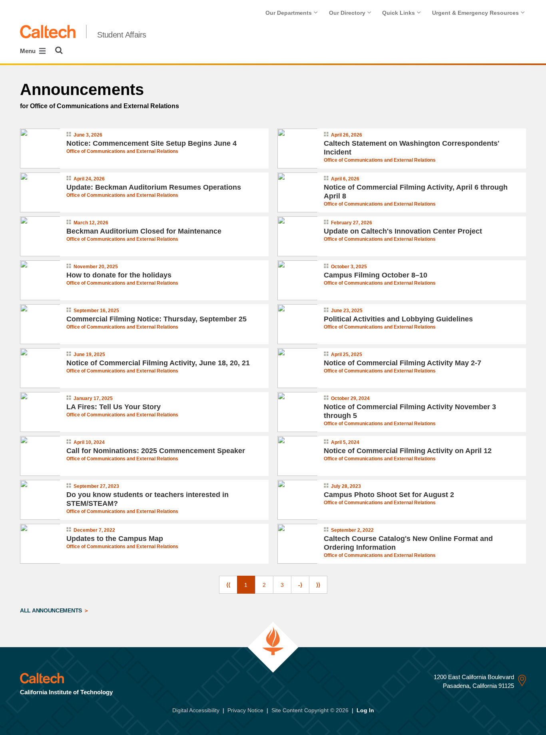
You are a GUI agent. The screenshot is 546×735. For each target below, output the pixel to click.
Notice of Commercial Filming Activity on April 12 (408, 451)
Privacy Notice (245, 710)
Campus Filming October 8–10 (375, 275)
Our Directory (348, 13)
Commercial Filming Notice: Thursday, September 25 (156, 319)
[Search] (59, 50)
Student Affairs (121, 34)
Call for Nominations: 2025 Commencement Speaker (155, 451)
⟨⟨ (228, 585)
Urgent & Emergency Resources (476, 13)
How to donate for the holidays (118, 275)
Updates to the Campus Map (114, 539)
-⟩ (300, 585)
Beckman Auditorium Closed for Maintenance (143, 231)
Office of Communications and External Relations (122, 151)
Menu (28, 51)
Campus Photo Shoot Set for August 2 (389, 495)
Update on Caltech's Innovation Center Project (403, 231)
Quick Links (399, 13)
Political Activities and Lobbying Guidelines (398, 319)
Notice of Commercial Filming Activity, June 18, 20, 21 (158, 363)
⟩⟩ (318, 585)
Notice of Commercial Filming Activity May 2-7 (402, 363)
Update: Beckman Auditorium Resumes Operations (153, 187)
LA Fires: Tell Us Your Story (113, 407)
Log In (365, 710)
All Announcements (52, 610)
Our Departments (289, 13)
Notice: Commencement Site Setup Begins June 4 (151, 143)
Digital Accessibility (195, 710)
